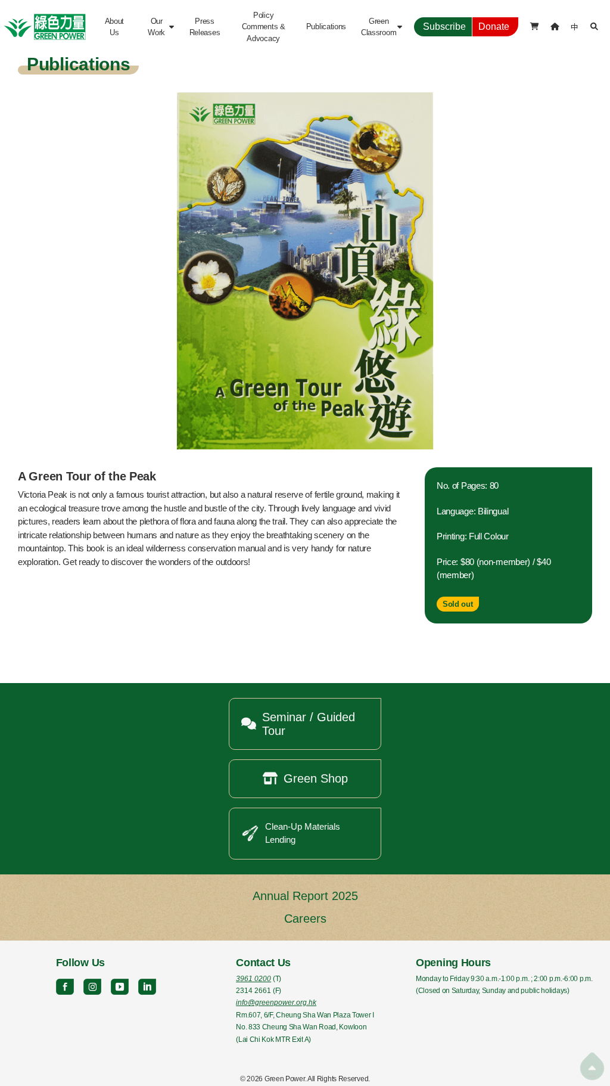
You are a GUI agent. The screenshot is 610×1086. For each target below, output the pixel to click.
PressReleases (204, 27)
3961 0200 (253, 979)
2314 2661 (253, 990)
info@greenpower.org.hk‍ (276, 1002)
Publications (326, 26)
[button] (159, 27)
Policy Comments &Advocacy (263, 26)
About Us (115, 27)
